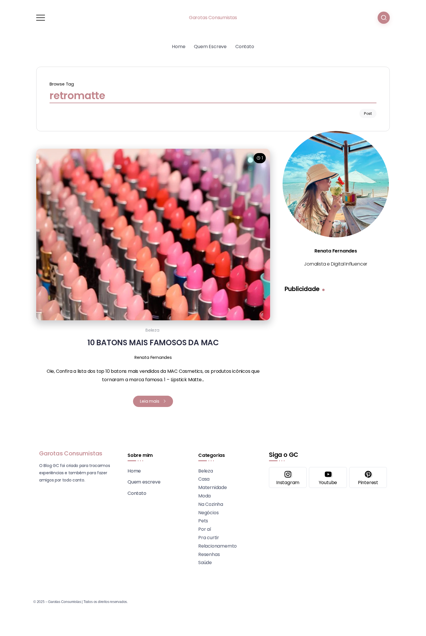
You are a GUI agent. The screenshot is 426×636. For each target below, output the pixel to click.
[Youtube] (327, 477)
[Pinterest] (368, 477)
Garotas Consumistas (213, 17)
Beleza (152, 330)
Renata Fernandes (153, 357)
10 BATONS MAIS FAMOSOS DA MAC (153, 342)
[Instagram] (287, 477)
